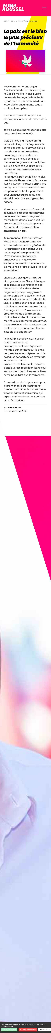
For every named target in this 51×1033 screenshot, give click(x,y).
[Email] (4, 1001)
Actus (13, 21)
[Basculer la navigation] (44, 8)
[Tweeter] (4, 1008)
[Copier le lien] (4, 994)
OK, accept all (10, 1030)
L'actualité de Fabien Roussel (27, 21)
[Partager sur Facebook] (4, 1015)
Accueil (6, 21)
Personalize (44, 1030)
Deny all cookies (28, 1030)
